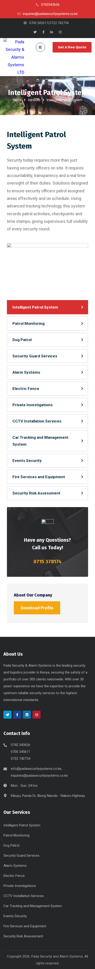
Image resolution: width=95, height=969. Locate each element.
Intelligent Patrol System (35, 307)
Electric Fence (25, 388)
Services (34, 100)
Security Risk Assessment (36, 493)
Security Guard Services (34, 356)
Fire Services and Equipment (38, 477)
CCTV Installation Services (36, 421)
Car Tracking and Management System (40, 441)
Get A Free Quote (72, 47)
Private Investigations (32, 405)
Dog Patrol (22, 339)
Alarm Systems (26, 372)
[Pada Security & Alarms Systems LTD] (13, 57)
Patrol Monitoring (28, 323)
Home (17, 100)
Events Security (27, 460)
